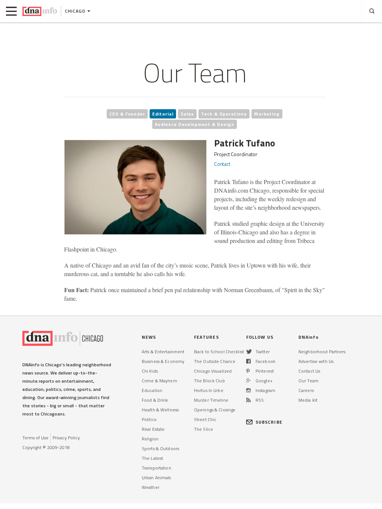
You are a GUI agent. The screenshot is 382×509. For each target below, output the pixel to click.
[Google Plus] (248, 380)
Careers (306, 390)
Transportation (156, 467)
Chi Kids (150, 370)
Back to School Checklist (219, 351)
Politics (149, 419)
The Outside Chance (214, 361)
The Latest (152, 458)
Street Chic (205, 419)
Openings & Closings (214, 409)
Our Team (308, 380)
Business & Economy (163, 361)
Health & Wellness (160, 409)
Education (152, 390)
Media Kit (307, 400)
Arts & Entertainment (163, 351)
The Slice (203, 429)
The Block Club (209, 380)
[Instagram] (248, 390)
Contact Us (309, 370)
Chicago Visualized (213, 370)
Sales (187, 113)
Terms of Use (35, 437)
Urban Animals (156, 477)
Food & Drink (155, 400)
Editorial (162, 113)
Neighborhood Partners (322, 351)
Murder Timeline (211, 400)
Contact (222, 164)
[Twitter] (249, 351)
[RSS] (248, 400)
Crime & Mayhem (159, 380)
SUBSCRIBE (269, 422)
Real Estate (153, 429)
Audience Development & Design (194, 124)
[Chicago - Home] (39, 11)
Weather (150, 487)
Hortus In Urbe (208, 390)
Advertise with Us (316, 361)
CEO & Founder (127, 113)
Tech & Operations (224, 113)
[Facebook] (248, 361)
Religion (150, 438)
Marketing (267, 113)
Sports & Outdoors (160, 448)
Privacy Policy (66, 437)
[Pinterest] (248, 370)
